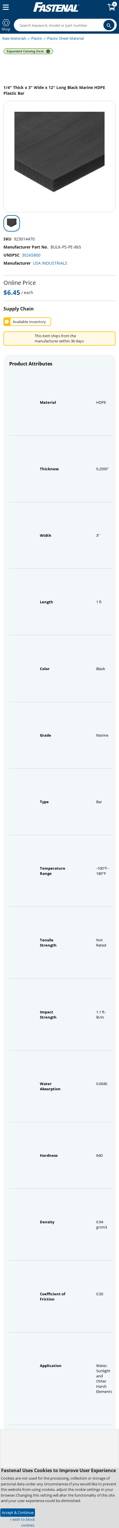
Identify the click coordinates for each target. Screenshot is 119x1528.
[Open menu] (4, 7)
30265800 (31, 255)
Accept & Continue (18, 1512)
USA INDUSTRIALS (50, 263)
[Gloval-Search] (108, 25)
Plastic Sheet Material (65, 38)
